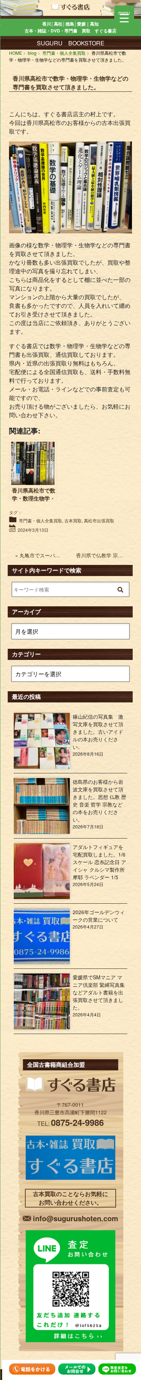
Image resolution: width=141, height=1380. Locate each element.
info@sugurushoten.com (75, 1218)
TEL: (70, 1123)
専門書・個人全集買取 (40, 520)
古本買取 (73, 520)
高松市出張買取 (99, 520)
